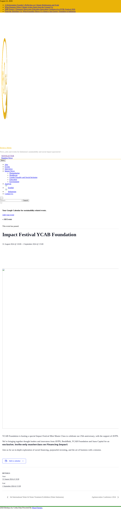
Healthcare (13, 175)
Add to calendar (14, 461)
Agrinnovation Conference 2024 (104, 497)
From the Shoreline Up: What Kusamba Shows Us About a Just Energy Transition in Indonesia (40, 11)
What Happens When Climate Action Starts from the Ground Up (29, 7)
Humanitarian (14, 173)
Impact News (10, 171)
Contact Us (9, 194)
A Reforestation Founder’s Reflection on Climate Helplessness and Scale (32, 5)
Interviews (9, 169)
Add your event (8, 215)
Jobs (6, 165)
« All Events (7, 219)
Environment (14, 182)
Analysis (8, 184)
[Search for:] (11, 200)
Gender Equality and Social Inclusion (23, 177)
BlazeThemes (37, 508)
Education (13, 180)
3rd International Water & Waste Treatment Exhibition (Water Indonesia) (36, 497)
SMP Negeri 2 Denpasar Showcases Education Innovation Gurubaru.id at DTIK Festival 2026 (40, 9)
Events (7, 167)
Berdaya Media (5, 148)
